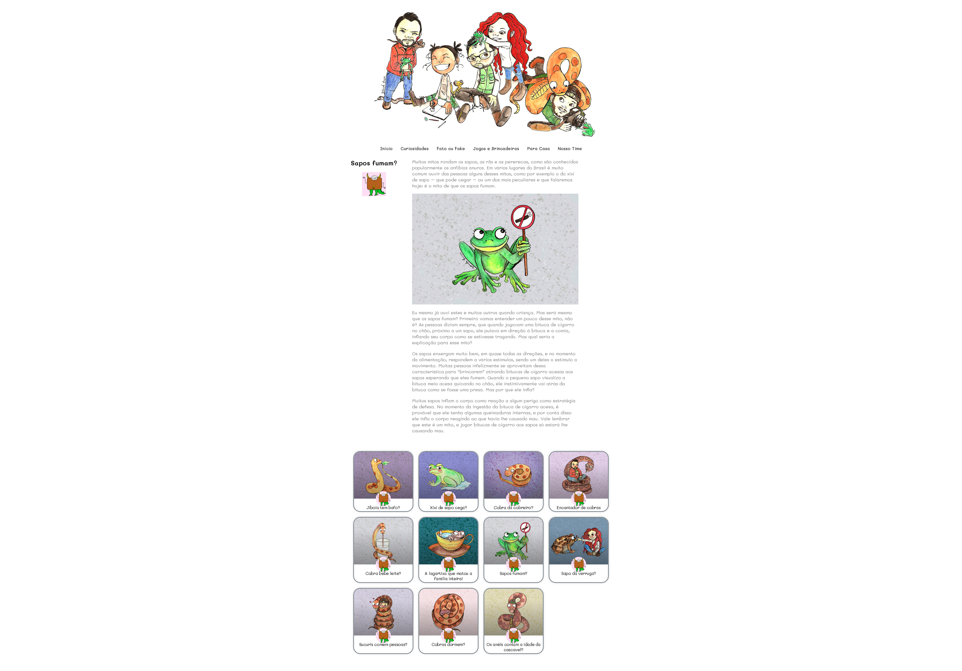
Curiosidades (415, 148)
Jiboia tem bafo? (383, 507)
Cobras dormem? (448, 644)
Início (386, 148)
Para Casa (538, 148)
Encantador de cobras (578, 507)
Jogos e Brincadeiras (496, 148)
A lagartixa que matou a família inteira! (448, 575)
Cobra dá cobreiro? (513, 507)
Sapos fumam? (513, 573)
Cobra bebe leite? (383, 573)
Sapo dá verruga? (578, 573)
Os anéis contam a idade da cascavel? (513, 646)
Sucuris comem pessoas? (383, 644)
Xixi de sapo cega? (448, 507)
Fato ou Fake (451, 148)
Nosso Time (570, 148)
